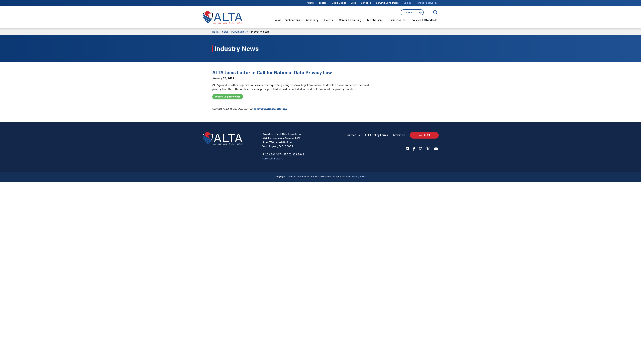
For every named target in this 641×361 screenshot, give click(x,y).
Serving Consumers (387, 2)
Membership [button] (375, 20)
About (310, 2)
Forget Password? (426, 2)
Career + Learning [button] (350, 20)
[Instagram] (421, 149)
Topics (323, 2)
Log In (407, 2)
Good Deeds (339, 2)
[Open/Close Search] (435, 12)
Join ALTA (424, 135)
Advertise (399, 135)
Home (215, 32)
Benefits (366, 2)
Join (353, 2)
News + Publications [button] (287, 20)
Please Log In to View (227, 96)
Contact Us (353, 135)
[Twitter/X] (428, 149)
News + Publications (235, 32)
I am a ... (412, 13)
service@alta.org (272, 158)
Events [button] (328, 20)
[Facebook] (414, 149)
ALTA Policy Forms (376, 135)
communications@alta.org (270, 109)
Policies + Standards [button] (424, 20)
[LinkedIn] (407, 149)
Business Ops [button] (397, 20)
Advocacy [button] (312, 20)
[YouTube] (436, 149)
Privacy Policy (358, 177)
